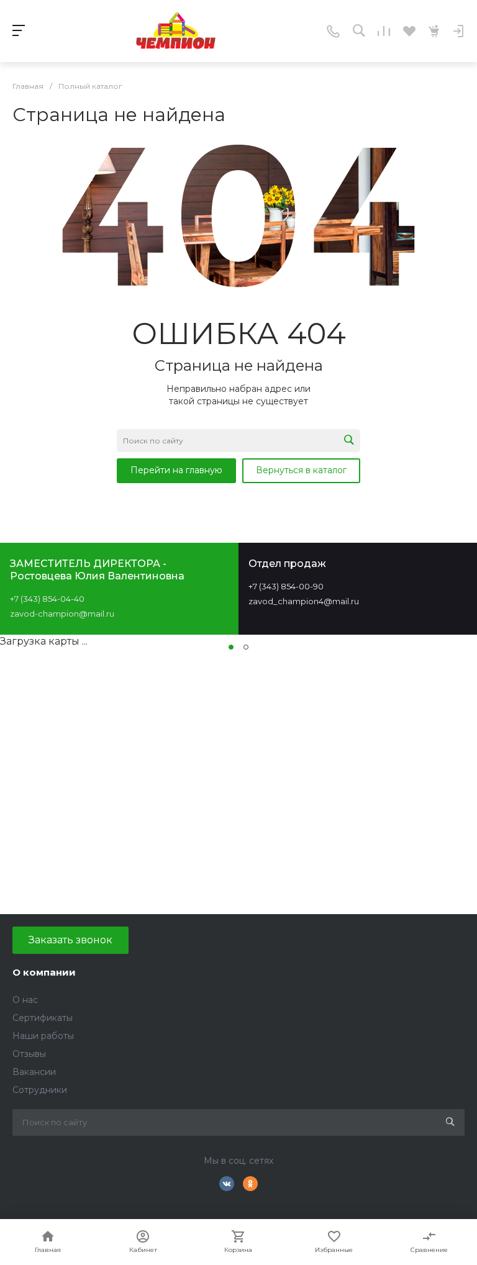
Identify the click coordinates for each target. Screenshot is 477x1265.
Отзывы (29, 1053)
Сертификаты (42, 1017)
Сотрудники (39, 1089)
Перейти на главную (176, 470)
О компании (44, 972)
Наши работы (43, 1035)
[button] (231, 647)
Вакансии (34, 1071)
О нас (25, 999)
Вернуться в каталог (301, 470)
